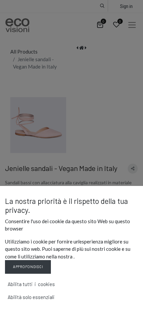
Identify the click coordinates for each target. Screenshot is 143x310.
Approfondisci (28, 266)
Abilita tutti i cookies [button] (31, 284)
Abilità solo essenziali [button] (31, 297)
